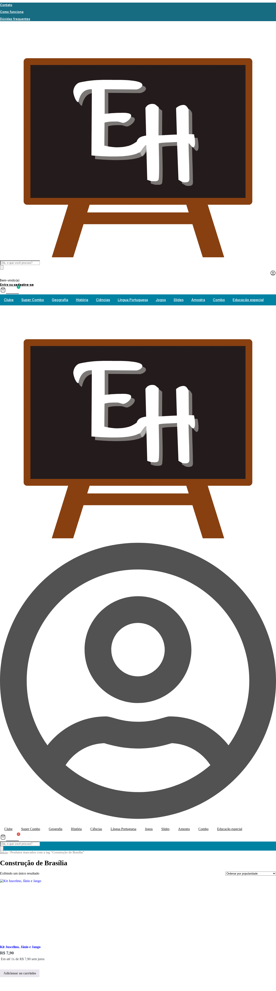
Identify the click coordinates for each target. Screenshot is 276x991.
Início (4, 852)
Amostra (198, 300)
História (82, 300)
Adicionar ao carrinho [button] (19, 973)
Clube (9, 300)
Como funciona (12, 12)
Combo (219, 300)
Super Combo (32, 300)
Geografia (60, 300)
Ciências (103, 300)
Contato (6, 5)
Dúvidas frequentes (15, 19)
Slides (178, 300)
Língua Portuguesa (133, 300)
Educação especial (248, 300)
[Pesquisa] (1, 267)
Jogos (161, 300)
